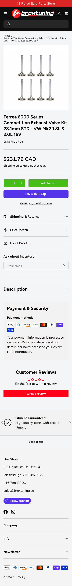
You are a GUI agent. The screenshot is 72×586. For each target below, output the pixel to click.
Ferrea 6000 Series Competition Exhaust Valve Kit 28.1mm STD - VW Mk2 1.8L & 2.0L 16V (35, 39)
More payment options (36, 203)
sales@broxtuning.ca (18, 491)
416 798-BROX (14, 483)
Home (6, 35)
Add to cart (48, 183)
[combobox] (36, 24)
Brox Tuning (19, 577)
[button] (66, 13)
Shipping (9, 165)
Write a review (36, 393)
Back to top (36, 441)
